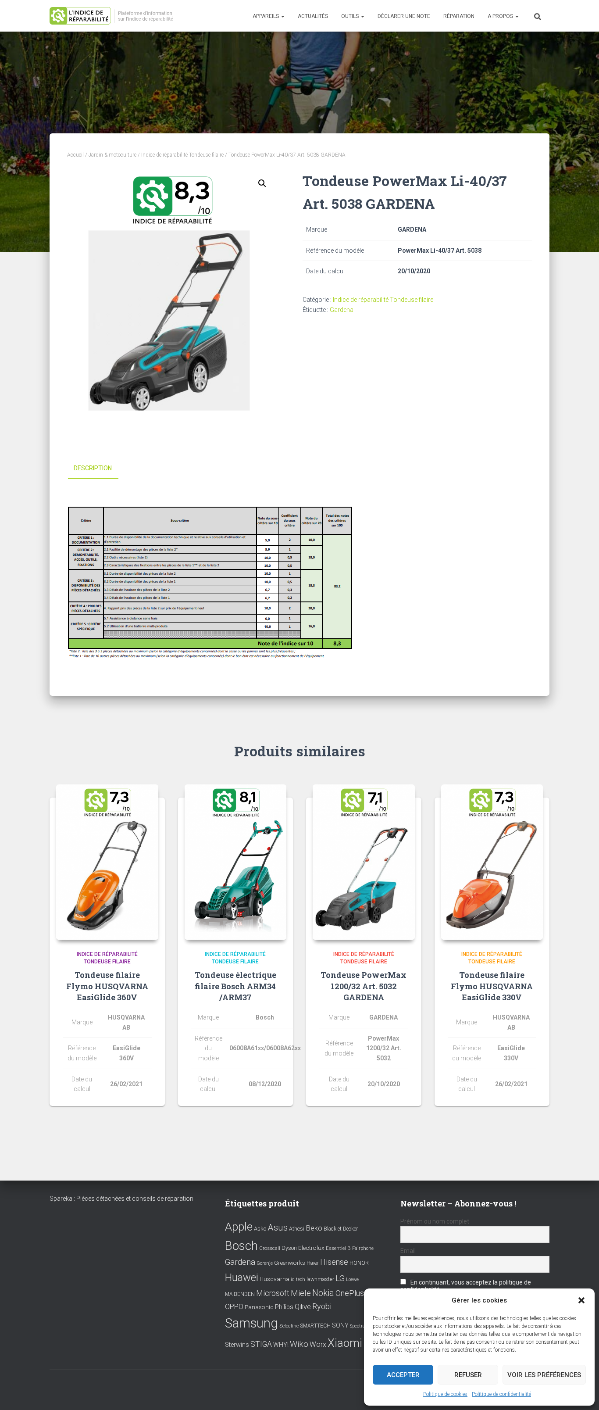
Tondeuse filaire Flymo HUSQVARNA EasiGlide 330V (492, 986)
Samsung (251, 1323)
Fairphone (363, 1248)
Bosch (241, 1245)
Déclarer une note (404, 16)
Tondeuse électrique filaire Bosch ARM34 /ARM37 (235, 986)
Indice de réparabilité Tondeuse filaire (182, 155)
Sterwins (237, 1345)
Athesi (296, 1228)
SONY (340, 1325)
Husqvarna (274, 1278)
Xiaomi (345, 1342)
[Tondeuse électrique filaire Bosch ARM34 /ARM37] (236, 862)
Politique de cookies (445, 1394)
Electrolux (311, 1247)
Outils (350, 16)
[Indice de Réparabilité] (114, 16)
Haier (313, 1263)
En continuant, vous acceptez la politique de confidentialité (465, 1286)
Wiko (299, 1344)
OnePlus (349, 1293)
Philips (284, 1307)
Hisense (334, 1262)
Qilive (303, 1307)
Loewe (352, 1279)
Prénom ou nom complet (434, 1221)
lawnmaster (320, 1279)
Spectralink (362, 1326)
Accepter (403, 1375)
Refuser (468, 1375)
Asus (277, 1227)
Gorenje (265, 1263)
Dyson (289, 1248)
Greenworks (289, 1262)
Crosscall (269, 1248)
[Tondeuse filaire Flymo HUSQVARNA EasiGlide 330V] (492, 862)
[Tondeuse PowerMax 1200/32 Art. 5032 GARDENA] (364, 862)
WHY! (281, 1344)
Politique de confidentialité (501, 1394)
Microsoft (272, 1293)
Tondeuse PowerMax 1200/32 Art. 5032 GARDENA (363, 986)
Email (408, 1250)
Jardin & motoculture (112, 155)
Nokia (323, 1293)
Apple (239, 1226)
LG (340, 1278)
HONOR (359, 1263)
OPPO (234, 1307)
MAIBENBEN (240, 1294)
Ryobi (322, 1306)
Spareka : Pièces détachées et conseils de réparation (121, 1198)
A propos (501, 16)
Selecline (289, 1326)
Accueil (75, 155)
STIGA (261, 1344)
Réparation (458, 16)
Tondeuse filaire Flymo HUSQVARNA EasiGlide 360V (107, 986)
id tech (298, 1279)
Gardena (341, 309)
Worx (318, 1344)
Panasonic (259, 1306)
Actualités (313, 16)
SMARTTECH (315, 1326)
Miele (301, 1293)
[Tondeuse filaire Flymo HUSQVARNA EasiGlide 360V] (107, 862)
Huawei (241, 1277)
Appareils (266, 16)
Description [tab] (93, 468)
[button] (581, 1300)
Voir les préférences (544, 1375)
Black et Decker (341, 1229)
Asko (260, 1228)
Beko (314, 1228)
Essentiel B (338, 1248)
